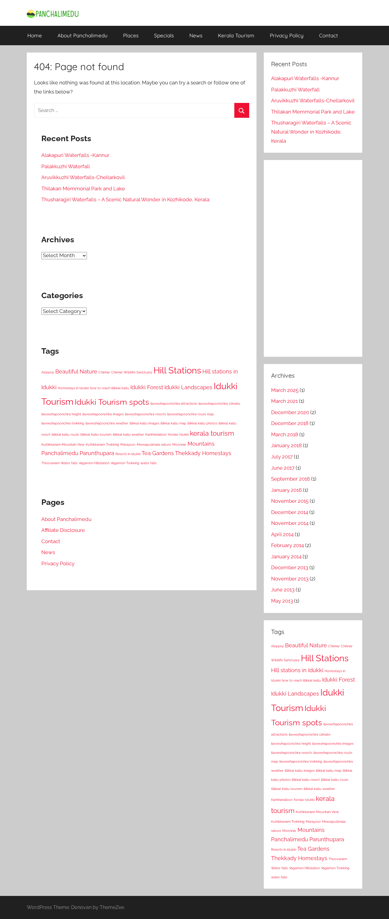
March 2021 (284, 401)
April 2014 (282, 534)
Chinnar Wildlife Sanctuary (131, 372)
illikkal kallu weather (128, 434)
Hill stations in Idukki (297, 670)
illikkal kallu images (144, 423)
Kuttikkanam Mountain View (62, 444)
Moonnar (179, 444)
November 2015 (289, 501)
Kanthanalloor (156, 434)
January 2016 (286, 490)
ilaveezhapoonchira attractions (173, 403)
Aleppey (47, 372)
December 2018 (289, 423)
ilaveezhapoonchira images (103, 414)
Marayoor (128, 444)
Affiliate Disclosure (63, 530)
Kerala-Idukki (178, 434)
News (195, 35)
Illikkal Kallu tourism (96, 434)
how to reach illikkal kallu (109, 388)
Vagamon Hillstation (94, 463)
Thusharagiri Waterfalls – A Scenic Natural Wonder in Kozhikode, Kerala (125, 199)
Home (34, 35)
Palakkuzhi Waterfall (65, 166)
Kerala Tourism (236, 35)
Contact (328, 35)
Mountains (201, 444)
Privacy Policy (287, 35)
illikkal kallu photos (202, 423)
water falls (148, 463)
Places (131, 35)
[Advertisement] (313, 258)
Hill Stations (177, 370)
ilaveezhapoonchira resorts (145, 414)
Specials (164, 35)
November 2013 (289, 579)
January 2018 (286, 445)
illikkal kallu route (65, 434)
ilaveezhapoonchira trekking (62, 423)
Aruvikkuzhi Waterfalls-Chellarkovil (83, 177)
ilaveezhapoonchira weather (106, 423)
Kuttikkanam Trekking (102, 444)
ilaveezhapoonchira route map (190, 414)
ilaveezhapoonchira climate (219, 403)
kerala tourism (212, 433)
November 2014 (289, 523)
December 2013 (289, 567)
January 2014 (286, 556)
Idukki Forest (146, 387)
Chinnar (104, 372)
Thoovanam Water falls (59, 463)
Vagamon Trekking (125, 463)
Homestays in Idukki (73, 388)
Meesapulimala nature (154, 444)
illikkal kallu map (173, 423)
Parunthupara (97, 453)
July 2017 (282, 457)
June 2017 (282, 468)
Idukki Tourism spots (112, 402)
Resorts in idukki (127, 454)
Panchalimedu (59, 453)
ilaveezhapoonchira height (61, 414)
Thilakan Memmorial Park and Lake (83, 189)
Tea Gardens (158, 453)
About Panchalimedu (82, 35)
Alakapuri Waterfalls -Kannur (75, 155)
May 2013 (282, 601)
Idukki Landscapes (188, 387)
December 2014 (289, 512)
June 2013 (282, 590)
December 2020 (290, 412)
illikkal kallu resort (306, 779)
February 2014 (287, 545)
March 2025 (284, 390)
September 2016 (290, 479)
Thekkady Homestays (203, 453)
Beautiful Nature (76, 371)
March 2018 (284, 434)
